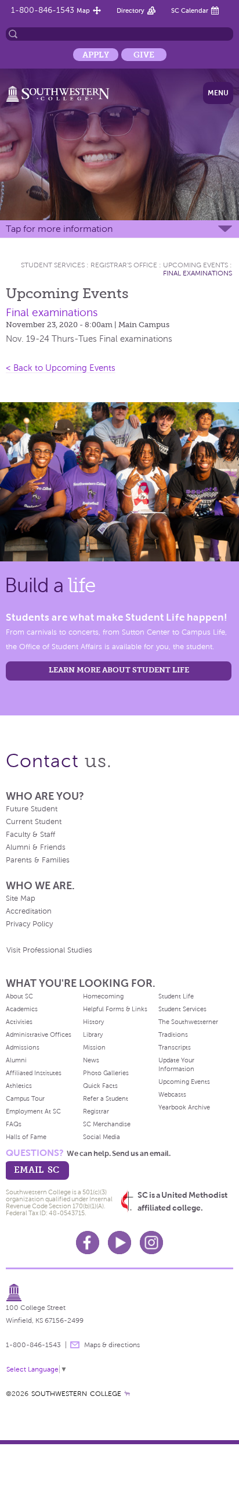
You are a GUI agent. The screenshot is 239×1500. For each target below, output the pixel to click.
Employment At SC (33, 1111)
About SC (19, 996)
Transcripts (174, 1047)
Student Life (176, 996)
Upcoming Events (195, 265)
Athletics (19, 1085)
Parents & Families (38, 860)
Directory (130, 10)
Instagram (151, 1242)
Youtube (119, 1242)
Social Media (101, 1136)
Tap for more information (59, 229)
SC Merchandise (107, 1123)
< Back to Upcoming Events (60, 368)
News (91, 1060)
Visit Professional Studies (49, 950)
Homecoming (103, 996)
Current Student (33, 822)
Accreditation (29, 911)
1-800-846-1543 (42, 10)
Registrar (96, 1111)
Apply (95, 54)
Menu (218, 93)
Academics (22, 1008)
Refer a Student (105, 1098)
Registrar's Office (123, 265)
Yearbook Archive (184, 1107)
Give (143, 54)
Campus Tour (25, 1098)
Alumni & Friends (36, 847)
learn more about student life (119, 669)
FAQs (13, 1123)
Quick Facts (100, 1085)
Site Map (20, 898)
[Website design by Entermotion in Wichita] (127, 1394)
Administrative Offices (38, 1034)
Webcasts (172, 1094)
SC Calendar (189, 10)
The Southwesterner (188, 1021)
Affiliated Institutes (33, 1072)
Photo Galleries (106, 1072)
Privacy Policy (29, 924)
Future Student (31, 809)
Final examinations (197, 273)
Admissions (22, 1047)
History (93, 1021)
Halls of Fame (26, 1136)
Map (83, 10)
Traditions (173, 1034)
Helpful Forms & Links (115, 1008)
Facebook (87, 1242)
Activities (19, 1021)
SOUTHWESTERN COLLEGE (76, 1394)
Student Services (53, 265)
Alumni (16, 1060)
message (74, 1344)
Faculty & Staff (30, 834)
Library (93, 1034)
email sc (36, 1170)
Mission (94, 1047)
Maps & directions (112, 1345)
